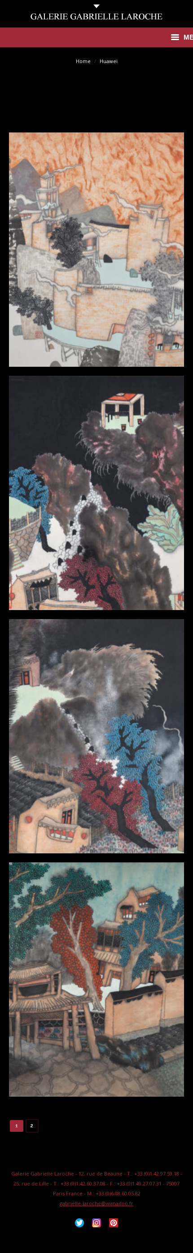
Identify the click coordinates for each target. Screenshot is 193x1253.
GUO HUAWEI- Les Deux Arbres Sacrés (96, 739)
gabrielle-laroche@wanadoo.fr (96, 1203)
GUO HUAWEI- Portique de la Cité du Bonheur (96, 983)
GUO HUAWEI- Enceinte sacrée (96, 253)
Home (83, 61)
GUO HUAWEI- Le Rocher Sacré (96, 496)
